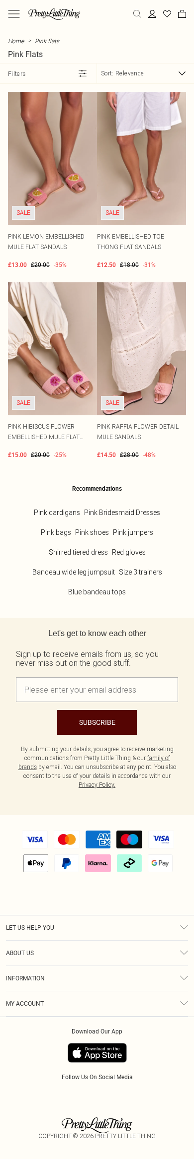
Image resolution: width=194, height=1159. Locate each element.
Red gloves (129, 552)
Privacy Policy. (97, 784)
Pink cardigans (57, 512)
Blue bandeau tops (97, 591)
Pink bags (56, 532)
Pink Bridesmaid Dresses (122, 512)
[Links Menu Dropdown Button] (14, 14)
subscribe (97, 722)
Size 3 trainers (140, 572)
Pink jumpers (133, 532)
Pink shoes (92, 532)
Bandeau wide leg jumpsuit (73, 572)
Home (16, 41)
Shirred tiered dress (78, 552)
